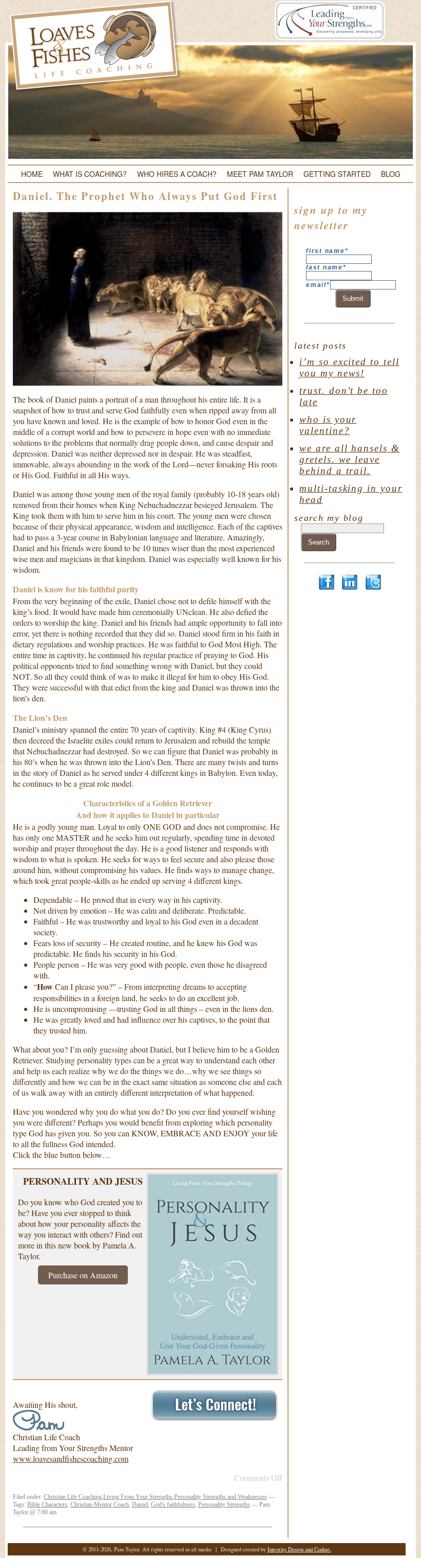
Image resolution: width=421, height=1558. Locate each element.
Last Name (326, 267)
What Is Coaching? (90, 174)
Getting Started (337, 174)
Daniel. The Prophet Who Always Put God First (145, 196)
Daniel (140, 1504)
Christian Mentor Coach (99, 1504)
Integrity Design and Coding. (299, 1549)
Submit (352, 298)
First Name (327, 251)
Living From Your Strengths (138, 1496)
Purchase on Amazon (83, 1275)
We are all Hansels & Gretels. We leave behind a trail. (349, 459)
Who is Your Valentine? (327, 425)
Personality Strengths (224, 1504)
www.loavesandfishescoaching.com (70, 1458)
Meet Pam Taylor (260, 174)
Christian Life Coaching (73, 1496)
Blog (390, 174)
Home (32, 174)
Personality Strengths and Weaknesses (220, 1496)
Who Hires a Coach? (177, 174)
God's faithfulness (173, 1504)
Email (318, 284)
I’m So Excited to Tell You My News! (349, 367)
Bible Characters (47, 1504)
